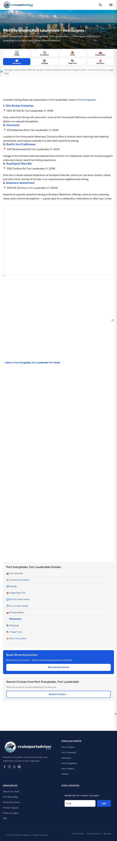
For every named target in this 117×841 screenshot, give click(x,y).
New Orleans (68, 768)
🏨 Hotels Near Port (16, 592)
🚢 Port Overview (14, 573)
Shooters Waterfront (20, 183)
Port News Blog (10, 796)
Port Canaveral (69, 752)
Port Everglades (87, 99)
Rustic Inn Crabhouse (20, 144)
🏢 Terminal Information (17, 579)
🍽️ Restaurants (13, 618)
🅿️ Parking (11, 586)
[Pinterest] (19, 767)
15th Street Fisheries (19, 105)
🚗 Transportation (15, 612)
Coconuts (13, 125)
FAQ (5, 818)
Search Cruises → (58, 694)
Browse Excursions (58, 667)
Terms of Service (94, 833)
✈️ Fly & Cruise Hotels (17, 605)
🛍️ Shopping (12, 625)
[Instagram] (9, 767)
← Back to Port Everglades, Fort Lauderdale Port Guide (31, 362)
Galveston (66, 758)
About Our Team (11, 791)
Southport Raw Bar (19, 163)
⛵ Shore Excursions (16, 638)
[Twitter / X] (14, 767)
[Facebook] (4, 767)
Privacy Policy (78, 833)
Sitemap (107, 833)
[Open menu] (111, 5)
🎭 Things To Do (14, 632)
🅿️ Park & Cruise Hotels (18, 599)
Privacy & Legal (10, 813)
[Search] (100, 5)
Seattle (65, 774)
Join (104, 803)
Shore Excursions (11, 802)
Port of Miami (68, 747)
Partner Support (11, 807)
